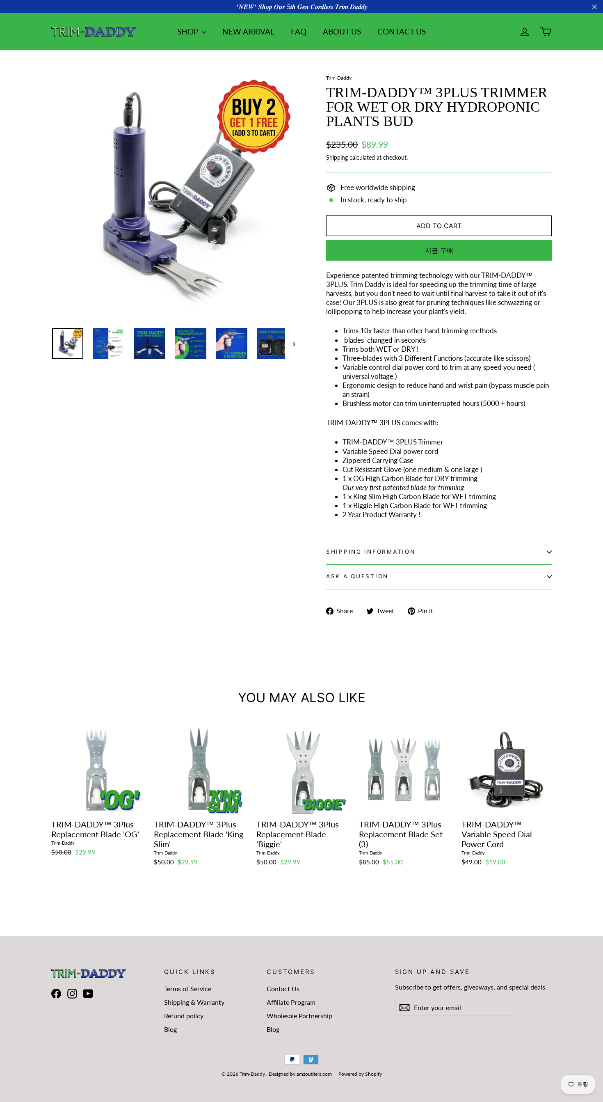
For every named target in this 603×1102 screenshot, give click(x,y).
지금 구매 (439, 250)
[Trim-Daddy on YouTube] (88, 993)
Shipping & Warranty (194, 1002)
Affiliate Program (291, 1002)
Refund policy (183, 1016)
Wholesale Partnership (299, 1016)
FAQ (298, 31)
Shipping (337, 157)
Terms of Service (187, 988)
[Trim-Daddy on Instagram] (72, 993)
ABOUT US (342, 31)
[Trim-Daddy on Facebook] (56, 993)
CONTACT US (401, 31)
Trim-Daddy (339, 78)
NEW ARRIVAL (248, 31)
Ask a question (357, 576)
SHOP (188, 31)
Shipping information (370, 551)
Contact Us (283, 988)
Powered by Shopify (360, 1074)
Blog (170, 1029)
